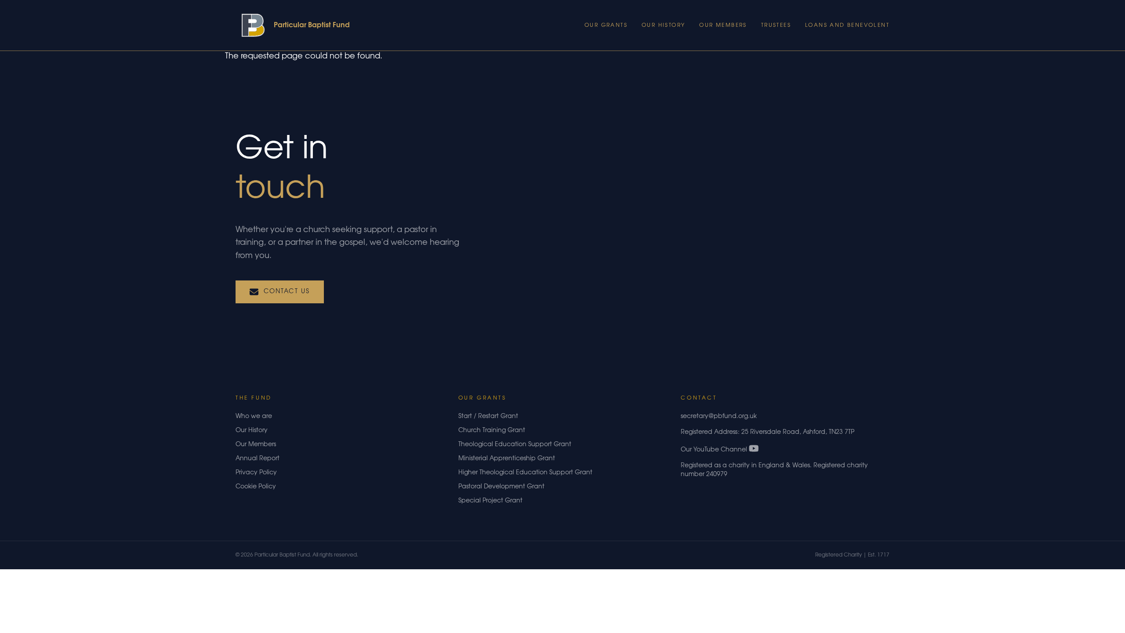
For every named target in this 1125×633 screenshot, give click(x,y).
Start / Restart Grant (488, 417)
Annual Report (257, 459)
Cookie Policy (256, 487)
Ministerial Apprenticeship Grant (506, 459)
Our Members (723, 25)
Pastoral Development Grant (501, 487)
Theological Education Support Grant (514, 445)
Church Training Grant (491, 431)
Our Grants (606, 25)
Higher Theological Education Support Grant (525, 473)
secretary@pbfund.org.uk (719, 417)
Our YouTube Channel (715, 450)
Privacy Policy (256, 473)
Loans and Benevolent (847, 25)
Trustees (776, 25)
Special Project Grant (490, 501)
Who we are (254, 417)
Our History (663, 25)
